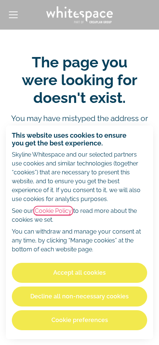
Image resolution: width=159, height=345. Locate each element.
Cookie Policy (53, 210)
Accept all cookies (79, 272)
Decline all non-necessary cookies (79, 296)
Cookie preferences (79, 320)
